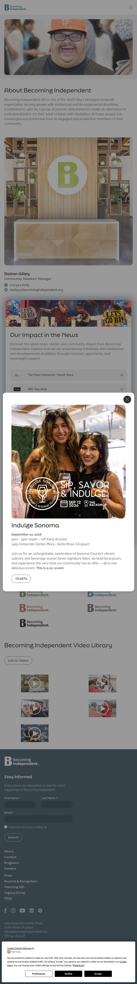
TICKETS (21, 579)
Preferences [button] (78, 965)
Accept (98, 974)
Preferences (38, 974)
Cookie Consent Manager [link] (19, 948)
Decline (68, 974)
